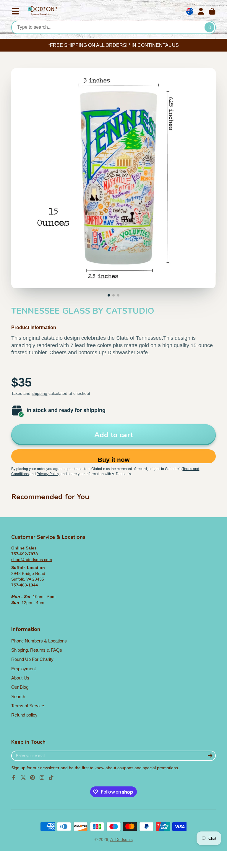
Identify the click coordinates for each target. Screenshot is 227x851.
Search (18, 696)
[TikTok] (51, 777)
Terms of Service (27, 705)
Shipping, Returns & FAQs (36, 650)
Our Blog (19, 687)
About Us (20, 677)
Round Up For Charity (32, 659)
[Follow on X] (23, 777)
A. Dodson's (121, 839)
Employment (23, 668)
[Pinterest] (32, 777)
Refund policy (24, 714)
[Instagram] (42, 777)
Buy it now (113, 459)
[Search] (210, 28)
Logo (42, 11)
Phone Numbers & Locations (39, 640)
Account (201, 11)
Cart (212, 11)
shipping (39, 393)
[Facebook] (14, 777)
